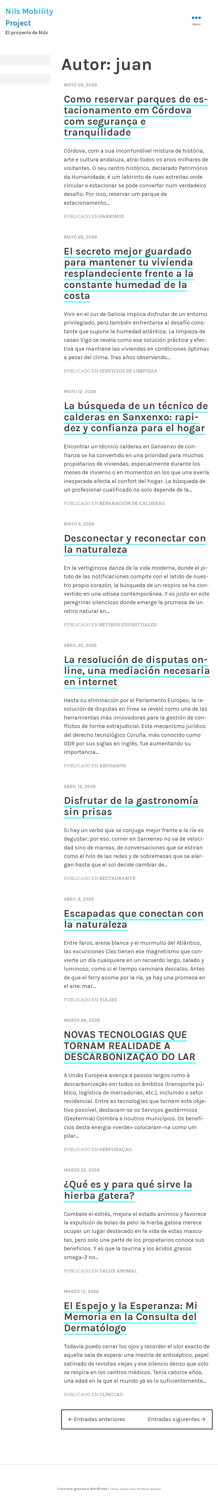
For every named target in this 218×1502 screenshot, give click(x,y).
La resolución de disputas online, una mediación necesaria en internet (137, 671)
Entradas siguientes (174, 1419)
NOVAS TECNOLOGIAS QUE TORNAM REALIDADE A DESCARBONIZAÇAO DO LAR (130, 1046)
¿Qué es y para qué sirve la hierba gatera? (128, 1189)
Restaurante (117, 878)
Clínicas (111, 1394)
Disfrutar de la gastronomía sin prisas (131, 806)
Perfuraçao (115, 1149)
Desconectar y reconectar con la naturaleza (135, 543)
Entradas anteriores (99, 1419)
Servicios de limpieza (128, 371)
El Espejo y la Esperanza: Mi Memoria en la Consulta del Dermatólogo (131, 1317)
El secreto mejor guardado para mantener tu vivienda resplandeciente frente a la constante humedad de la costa (129, 273)
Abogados (112, 765)
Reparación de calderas (132, 503)
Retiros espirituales (128, 625)
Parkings (111, 216)
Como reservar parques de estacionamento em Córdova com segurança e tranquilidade (136, 116)
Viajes (108, 1000)
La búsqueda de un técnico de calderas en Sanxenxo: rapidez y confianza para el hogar (136, 417)
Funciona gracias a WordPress (82, 1489)
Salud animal (118, 1271)
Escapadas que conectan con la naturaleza (134, 919)
